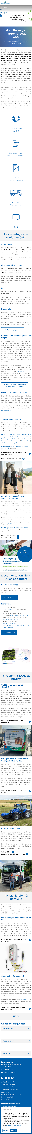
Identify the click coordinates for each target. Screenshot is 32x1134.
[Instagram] (9, 1077)
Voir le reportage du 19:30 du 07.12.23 (14, 791)
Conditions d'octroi (8, 538)
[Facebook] (6, 1077)
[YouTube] (12, 1077)
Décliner (5, 1130)
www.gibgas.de (8, 609)
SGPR (12, 1098)
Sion (28, 441)
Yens (17, 443)
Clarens (26, 437)
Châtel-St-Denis (15, 437)
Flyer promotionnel (8, 536)
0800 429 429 (8, 1069)
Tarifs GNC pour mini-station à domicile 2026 (14, 1008)
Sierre (23, 441)
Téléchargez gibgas (11, 330)
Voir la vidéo (6, 852)
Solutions (5, 7)
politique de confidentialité (14, 1125)
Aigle (4, 437)
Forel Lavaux (24, 439)
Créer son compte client (10, 1089)
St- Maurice (6, 443)
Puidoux (17, 441)
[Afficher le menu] (30, 3)
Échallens (14, 439)
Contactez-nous (9, 632)
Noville (10, 441)
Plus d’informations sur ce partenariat (14, 721)
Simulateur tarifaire (9, 1087)
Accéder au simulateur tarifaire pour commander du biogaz (15, 385)
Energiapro (14, 615)
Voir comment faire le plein (11, 459)
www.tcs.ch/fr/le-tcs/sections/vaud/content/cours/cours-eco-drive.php (17, 625)
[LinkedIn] (2, 1077)
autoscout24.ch (6, 410)
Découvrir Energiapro (10, 1084)
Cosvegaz (6, 1099)
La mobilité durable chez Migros (13, 854)
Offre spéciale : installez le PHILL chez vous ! (14, 940)
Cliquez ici (7, 598)
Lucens (3, 441)
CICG (8, 1098)
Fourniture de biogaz (9, 1106)
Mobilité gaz (24, 615)
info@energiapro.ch (10, 1072)
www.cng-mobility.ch (10, 619)
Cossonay (4, 439)
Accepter (13, 1130)
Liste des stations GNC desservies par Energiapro (13, 453)
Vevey (13, 443)
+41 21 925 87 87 (8, 1096)
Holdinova (21, 371)
